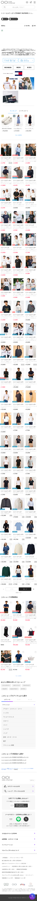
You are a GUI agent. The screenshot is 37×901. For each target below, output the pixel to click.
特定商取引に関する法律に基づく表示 (21, 866)
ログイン (32, 780)
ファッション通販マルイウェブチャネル (10, 768)
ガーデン (23, 688)
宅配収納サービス (19, 878)
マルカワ (4, 688)
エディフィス (16, 685)
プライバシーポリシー (15, 857)
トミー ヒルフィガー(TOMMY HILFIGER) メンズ (13, 760)
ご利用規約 (5, 857)
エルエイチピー (14, 688)
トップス (10, 769)
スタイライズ (26, 685)
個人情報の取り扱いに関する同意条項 (11, 860)
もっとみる (18, 135)
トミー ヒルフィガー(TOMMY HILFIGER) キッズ (13, 762)
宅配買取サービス (6, 878)
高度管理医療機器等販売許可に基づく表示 (13, 872)
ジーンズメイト (6, 685)
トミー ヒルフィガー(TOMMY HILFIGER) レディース (14, 757)
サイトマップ (29, 875)
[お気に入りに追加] (11, 602)
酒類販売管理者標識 (22, 869)
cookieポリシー (6, 866)
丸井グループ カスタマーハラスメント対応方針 (14, 863)
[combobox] (18, 7)
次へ (24, 589)
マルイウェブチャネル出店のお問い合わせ (13, 875)
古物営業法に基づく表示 (8, 869)
